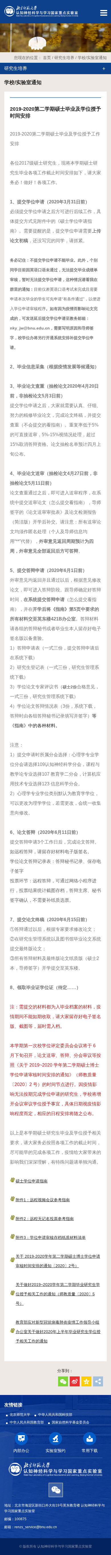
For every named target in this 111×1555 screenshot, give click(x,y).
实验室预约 (6, 93)
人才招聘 (6, 477)
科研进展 (6, 236)
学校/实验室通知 (92, 57)
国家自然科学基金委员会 (70, 1422)
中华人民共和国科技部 (55, 1415)
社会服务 (6, 431)
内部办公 (6, 41)
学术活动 (6, 386)
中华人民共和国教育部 (27, 1422)
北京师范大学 (20, 1415)
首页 (47, 57)
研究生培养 (6, 334)
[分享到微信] (63, 1381)
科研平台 (6, 282)
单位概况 (6, 145)
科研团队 (6, 191)
